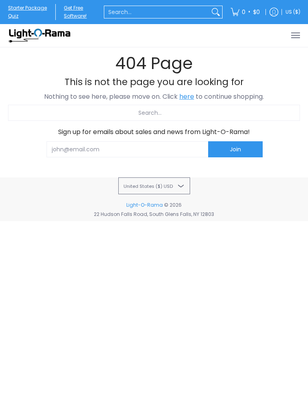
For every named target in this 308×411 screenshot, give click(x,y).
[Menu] (295, 35)
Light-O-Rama (144, 204)
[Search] (215, 12)
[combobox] (156, 12)
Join (235, 149)
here (186, 96)
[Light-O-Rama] (40, 35)
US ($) (293, 11)
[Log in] (274, 12)
